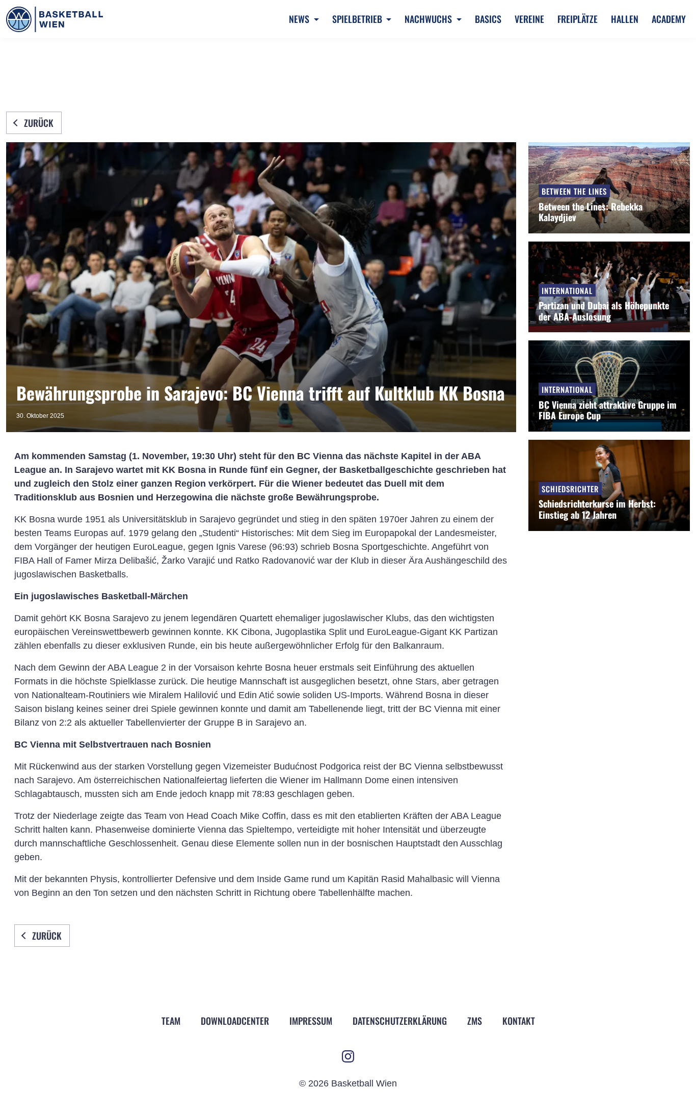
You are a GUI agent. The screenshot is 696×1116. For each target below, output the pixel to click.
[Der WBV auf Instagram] (348, 1056)
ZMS (474, 1020)
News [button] (300, 18)
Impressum (310, 1020)
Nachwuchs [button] (429, 18)
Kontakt (518, 1020)
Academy (669, 18)
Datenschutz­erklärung (400, 1020)
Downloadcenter (235, 1020)
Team (171, 1020)
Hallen (624, 18)
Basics (488, 18)
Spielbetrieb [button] (358, 18)
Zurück (38, 122)
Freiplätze (577, 18)
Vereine (529, 18)
